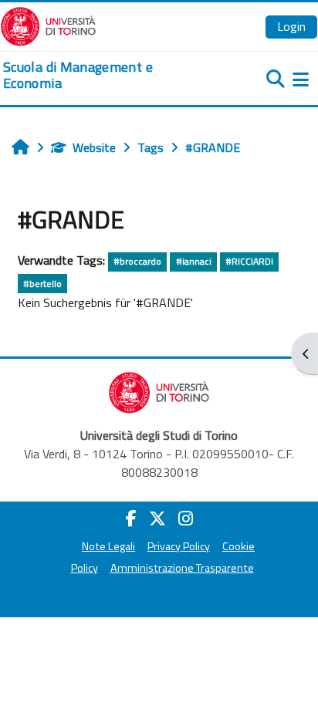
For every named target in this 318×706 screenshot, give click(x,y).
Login (291, 26)
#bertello (42, 283)
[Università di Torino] (48, 24)
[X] (157, 518)
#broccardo (137, 261)
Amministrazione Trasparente (182, 567)
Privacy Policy (178, 546)
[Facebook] (131, 518)
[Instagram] (185, 518)
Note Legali (108, 546)
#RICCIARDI (249, 261)
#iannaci (193, 261)
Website (94, 147)
